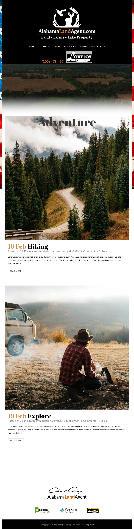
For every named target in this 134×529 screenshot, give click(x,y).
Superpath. (91, 524)
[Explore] (67, 348)
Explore (40, 416)
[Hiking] (67, 178)
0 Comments (88, 251)
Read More (15, 271)
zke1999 (74, 251)
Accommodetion (41, 251)
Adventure (58, 251)
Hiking (38, 246)
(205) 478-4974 (54, 61)
